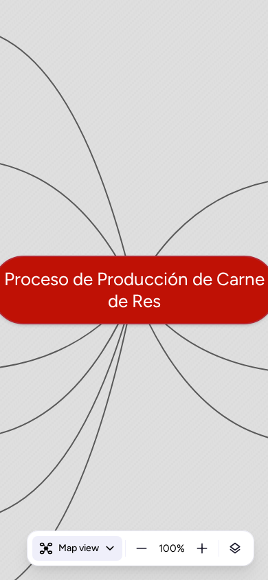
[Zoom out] (141, 548)
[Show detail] (235, 548)
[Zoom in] (202, 548)
